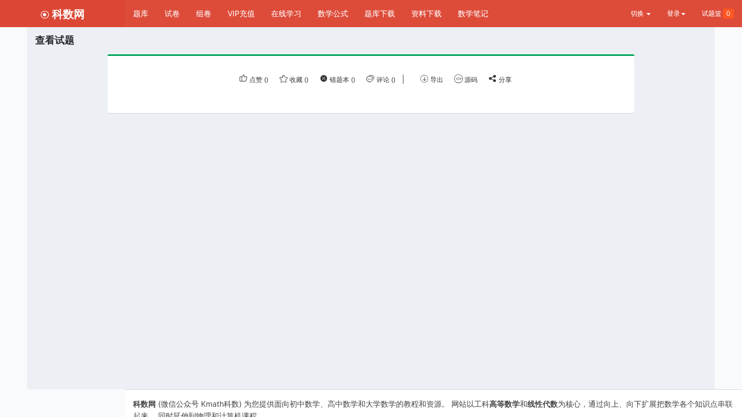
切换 (638, 13)
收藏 (298, 79)
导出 (436, 79)
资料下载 (426, 13)
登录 (673, 13)
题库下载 (379, 13)
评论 (385, 79)
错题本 (341, 79)
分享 (504, 79)
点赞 (258, 79)
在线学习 (286, 13)
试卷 (172, 13)
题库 (140, 13)
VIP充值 (241, 13)
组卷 (203, 13)
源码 (470, 79)
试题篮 (716, 13)
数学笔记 (473, 13)
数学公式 (333, 13)
